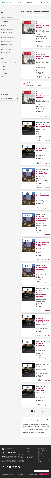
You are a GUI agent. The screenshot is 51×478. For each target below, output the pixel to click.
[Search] (41, 2)
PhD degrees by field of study (43, 460)
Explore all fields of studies (42, 451)
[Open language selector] (44, 2)
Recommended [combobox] (46, 18)
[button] (3, 17)
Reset (16, 12)
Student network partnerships (30, 457)
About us (28, 451)
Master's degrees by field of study (42, 454)
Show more (3, 58)
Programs (19, 2)
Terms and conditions (33, 474)
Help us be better (44, 474)
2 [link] (34, 411)
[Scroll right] (50, 15)
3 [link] (37, 411)
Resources (29, 2)
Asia (4, 66)
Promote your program (32, 453)
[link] (12, 7)
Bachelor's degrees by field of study (43, 457)
